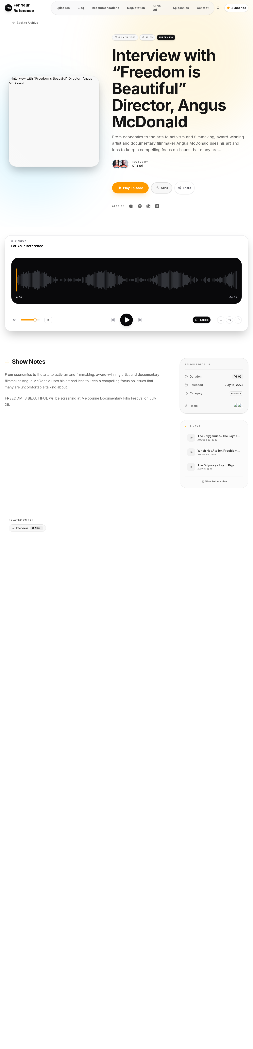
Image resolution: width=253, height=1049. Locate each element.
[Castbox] (148, 206)
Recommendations (105, 7)
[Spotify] (139, 206)
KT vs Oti (157, 7)
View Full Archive (216, 481)
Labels (204, 319)
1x (48, 319)
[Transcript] (229, 319)
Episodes (63, 7)
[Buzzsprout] (157, 206)
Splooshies (181, 7)
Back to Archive (27, 22)
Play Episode (133, 188)
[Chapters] (220, 319)
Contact (203, 7)
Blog (81, 7)
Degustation (136, 7)
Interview (29, 528)
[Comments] (238, 319)
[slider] (35, 319)
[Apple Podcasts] (131, 206)
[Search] (218, 8)
